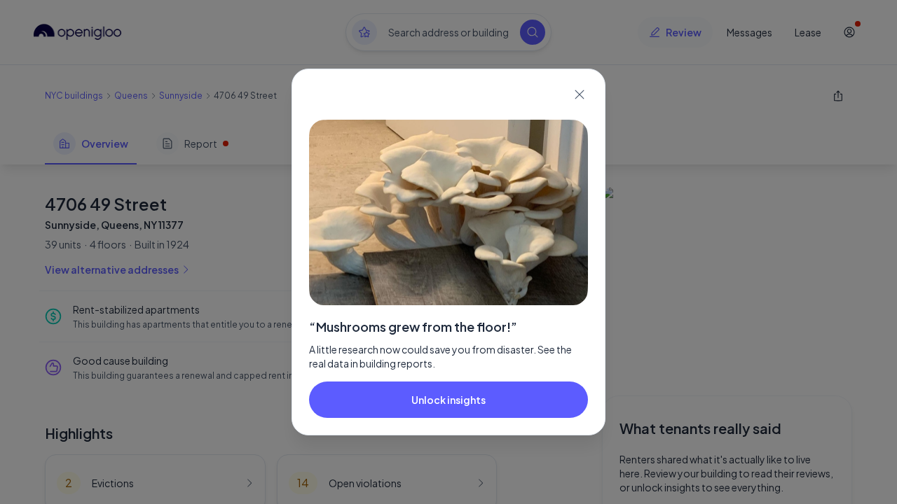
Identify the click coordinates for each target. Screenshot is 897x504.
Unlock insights (448, 399)
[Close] (580, 94)
